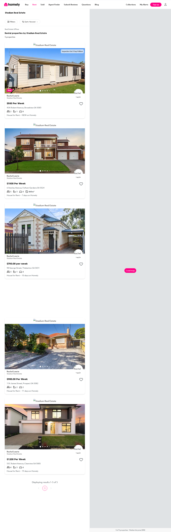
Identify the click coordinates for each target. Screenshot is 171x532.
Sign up (156, 4)
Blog (97, 4)
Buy (26, 4)
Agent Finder (54, 4)
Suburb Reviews (71, 4)
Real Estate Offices (12, 29)
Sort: (30, 22)
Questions (86, 4)
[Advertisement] (45, 298)
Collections (131, 4)
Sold (42, 4)
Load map (130, 270)
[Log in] (165, 5)
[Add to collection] (81, 104)
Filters (12, 22)
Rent (34, 4)
